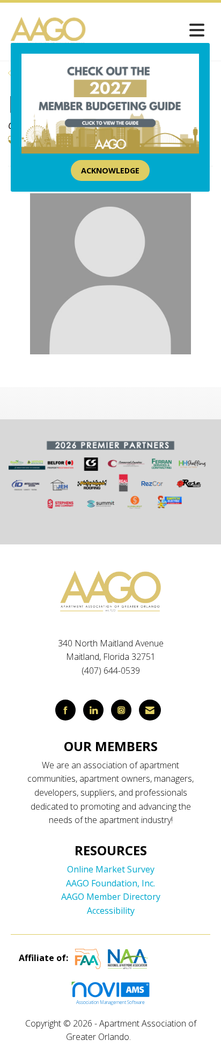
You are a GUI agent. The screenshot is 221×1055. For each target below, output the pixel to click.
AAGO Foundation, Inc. (110, 883)
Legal (144, 1037)
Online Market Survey (110, 869)
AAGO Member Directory (110, 897)
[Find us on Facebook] (65, 710)
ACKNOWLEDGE (110, 170)
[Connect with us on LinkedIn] (93, 710)
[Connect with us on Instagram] (121, 710)
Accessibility (111, 910)
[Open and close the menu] (149, 30)
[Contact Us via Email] (150, 710)
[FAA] (88, 958)
